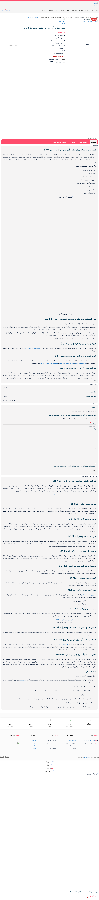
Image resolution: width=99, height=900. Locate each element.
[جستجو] (9, 10)
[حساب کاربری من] (2, 10)
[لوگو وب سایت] (95, 4)
